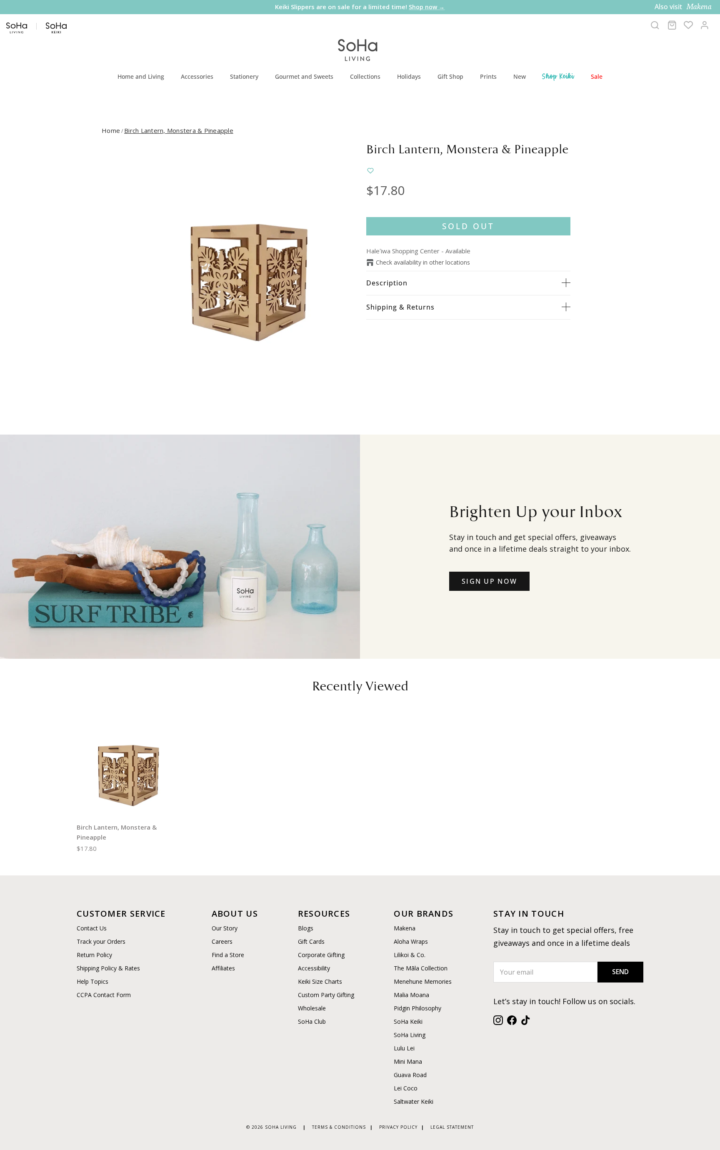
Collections (365, 76)
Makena (404, 928)
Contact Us (92, 928)
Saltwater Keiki (413, 1101)
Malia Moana (411, 995)
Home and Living (141, 76)
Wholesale (312, 1008)
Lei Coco (406, 1088)
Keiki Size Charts (320, 981)
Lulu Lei (404, 1048)
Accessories (197, 76)
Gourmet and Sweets (304, 76)
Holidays (409, 76)
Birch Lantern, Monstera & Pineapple (178, 130)
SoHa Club (312, 1021)
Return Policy (94, 955)
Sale (596, 76)
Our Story (225, 928)
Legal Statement (452, 1127)
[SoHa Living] (358, 49)
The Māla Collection (421, 968)
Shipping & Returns (400, 307)
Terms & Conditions (339, 1127)
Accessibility (314, 968)
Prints (488, 76)
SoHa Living (409, 1035)
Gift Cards (311, 941)
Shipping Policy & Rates (108, 968)
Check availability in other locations (423, 262)
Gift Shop (450, 76)
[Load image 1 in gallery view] (249, 268)
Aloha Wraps (411, 941)
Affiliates (223, 968)
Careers (222, 941)
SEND (620, 971)
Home (111, 130)
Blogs (305, 928)
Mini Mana (408, 1061)
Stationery (244, 76)
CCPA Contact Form (104, 995)
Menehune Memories (423, 981)
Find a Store (228, 955)
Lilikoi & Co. (409, 955)
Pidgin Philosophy (417, 1008)
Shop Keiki (558, 76)
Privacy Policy (398, 1127)
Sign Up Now (489, 581)
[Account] (705, 25)
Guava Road (410, 1075)
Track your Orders (101, 941)
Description (387, 283)
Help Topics (92, 981)
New (519, 76)
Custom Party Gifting (326, 995)
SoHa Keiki (408, 1021)
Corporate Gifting (321, 955)
